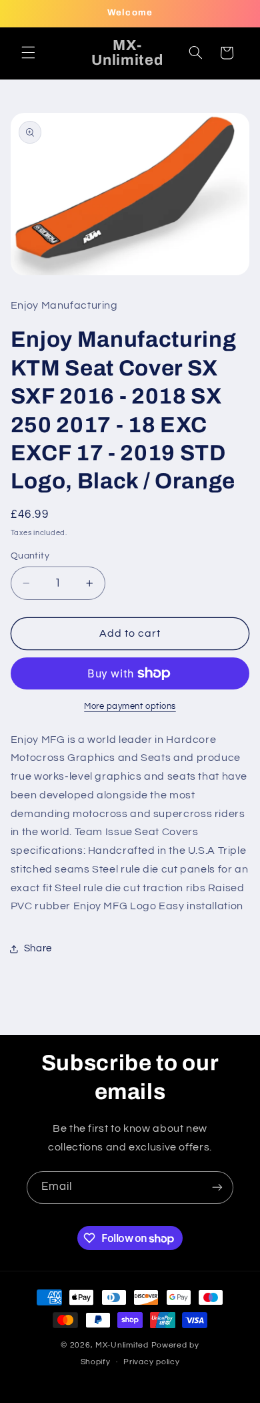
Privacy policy (151, 1362)
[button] (28, 52)
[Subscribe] (217, 1187)
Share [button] (38, 948)
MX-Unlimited (123, 1345)
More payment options (130, 706)
